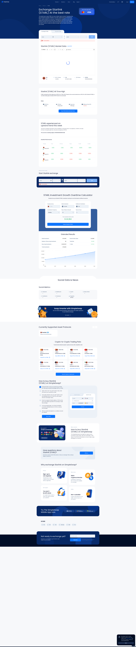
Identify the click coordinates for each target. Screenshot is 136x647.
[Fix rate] (64, 36)
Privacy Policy (84, 540)
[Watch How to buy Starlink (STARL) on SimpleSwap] (52, 433)
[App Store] (69, 511)
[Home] (28, 2)
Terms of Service (90, 540)
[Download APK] (90, 511)
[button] (53, 388)
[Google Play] (80, 511)
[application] (68, 259)
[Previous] (93, 327)
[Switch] (64, 38)
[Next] (96, 327)
